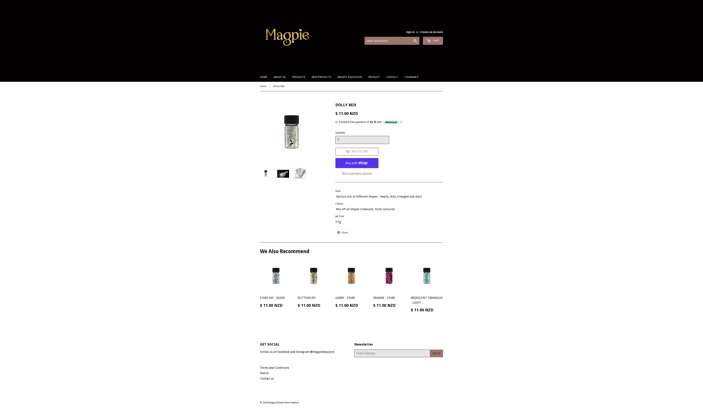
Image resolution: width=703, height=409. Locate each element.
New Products (321, 77)
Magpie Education (349, 77)
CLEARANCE (411, 77)
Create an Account (431, 32)
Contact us (267, 378)
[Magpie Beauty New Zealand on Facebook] (347, 392)
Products (298, 77)
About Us (280, 77)
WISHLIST (374, 77)
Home (263, 77)
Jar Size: (340, 216)
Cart (435, 40)
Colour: (339, 203)
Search (264, 373)
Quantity (340, 132)
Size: (338, 191)
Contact (392, 77)
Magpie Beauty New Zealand (283, 402)
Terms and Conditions (274, 367)
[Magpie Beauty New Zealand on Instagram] (354, 392)
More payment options (357, 173)
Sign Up (436, 353)
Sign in (410, 32)
